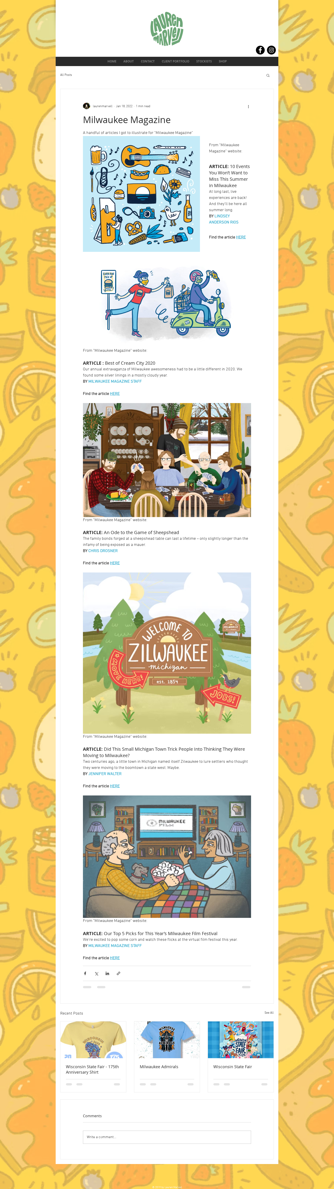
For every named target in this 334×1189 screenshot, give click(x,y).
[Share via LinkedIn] (107, 973)
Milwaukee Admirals (159, 1066)
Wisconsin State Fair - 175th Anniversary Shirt (92, 1069)
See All (269, 1013)
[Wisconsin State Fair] (241, 1039)
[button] (268, 75)
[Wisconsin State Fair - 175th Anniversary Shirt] (93, 1039)
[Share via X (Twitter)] (96, 973)
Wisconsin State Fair (232, 1066)
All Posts (66, 75)
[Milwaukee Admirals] (167, 1039)
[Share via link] (118, 973)
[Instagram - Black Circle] (271, 50)
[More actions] (248, 106)
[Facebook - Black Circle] (260, 50)
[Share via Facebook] (85, 973)
